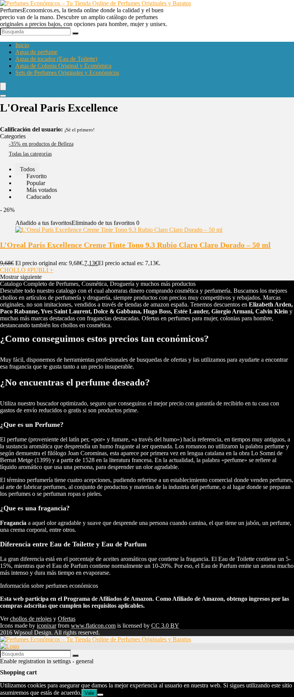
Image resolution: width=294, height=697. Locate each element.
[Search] (3, 96)
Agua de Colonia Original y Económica (63, 65)
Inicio (22, 45)
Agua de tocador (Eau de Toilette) (56, 59)
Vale (89, 693)
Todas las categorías (30, 154)
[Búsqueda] (75, 33)
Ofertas (66, 618)
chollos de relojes (31, 618)
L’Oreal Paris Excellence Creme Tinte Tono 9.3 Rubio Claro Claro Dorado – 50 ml (135, 245)
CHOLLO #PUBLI (26, 270)
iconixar (46, 625)
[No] (100, 695)
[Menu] (3, 86)
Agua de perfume (36, 52)
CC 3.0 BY (165, 625)
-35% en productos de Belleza (41, 144)
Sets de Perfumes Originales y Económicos (67, 72)
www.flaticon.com (93, 625)
